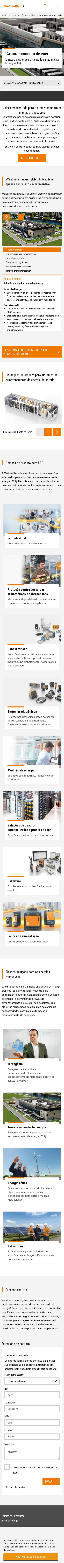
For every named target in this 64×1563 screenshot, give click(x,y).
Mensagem (9, 1444)
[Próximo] (57, 432)
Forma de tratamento (13, 1374)
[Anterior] (48, 432)
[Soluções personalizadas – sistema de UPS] (43, 411)
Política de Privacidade (13, 1516)
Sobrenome (9, 1402)
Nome (7, 1388)
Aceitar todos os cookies (31, 1556)
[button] (32, 83)
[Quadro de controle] (48, 406)
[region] (32, 1545)
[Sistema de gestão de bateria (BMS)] (31, 402)
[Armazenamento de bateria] (24, 398)
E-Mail (7, 1416)
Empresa (8, 1430)
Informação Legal (10, 1520)
